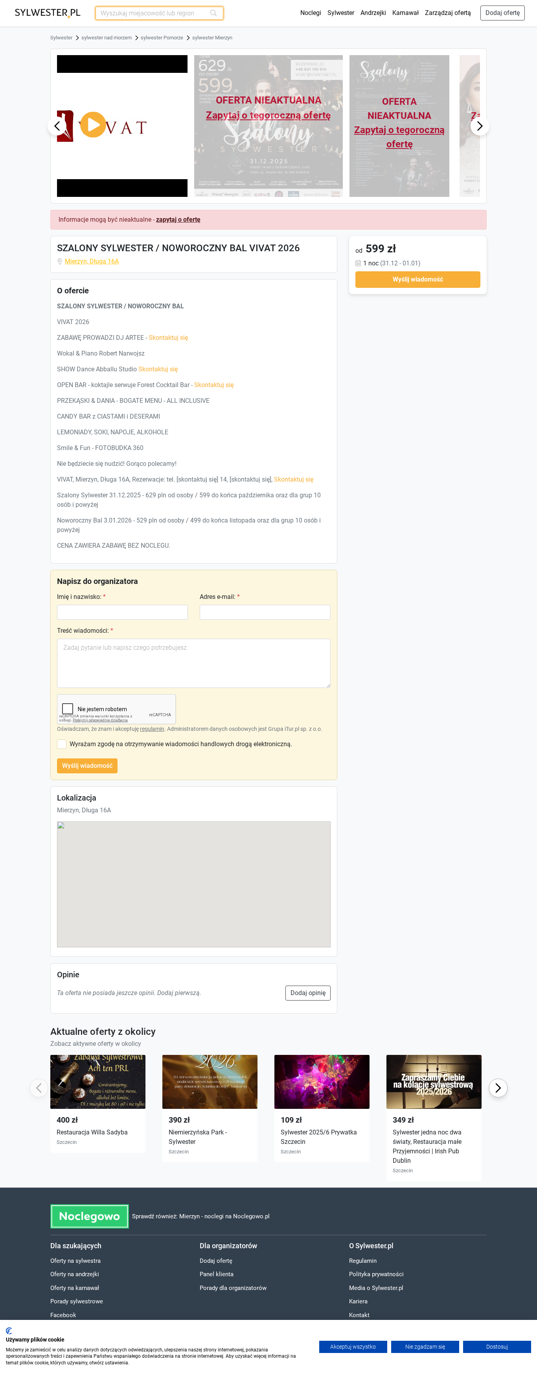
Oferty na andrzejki (74, 1274)
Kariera (358, 1301)
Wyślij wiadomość (87, 765)
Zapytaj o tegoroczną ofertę (268, 115)
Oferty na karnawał (74, 1288)
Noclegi (310, 13)
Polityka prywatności (376, 1274)
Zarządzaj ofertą (448, 13)
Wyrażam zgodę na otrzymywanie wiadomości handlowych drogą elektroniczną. (181, 744)
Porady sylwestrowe (76, 1301)
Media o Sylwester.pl (376, 1288)
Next (480, 126)
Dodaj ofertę (503, 13)
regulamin (152, 729)
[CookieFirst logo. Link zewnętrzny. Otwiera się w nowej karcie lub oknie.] (9, 1330)
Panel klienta (217, 1274)
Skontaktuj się (168, 337)
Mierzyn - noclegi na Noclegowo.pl (224, 1216)
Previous (57, 125)
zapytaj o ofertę (178, 219)
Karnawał (405, 13)
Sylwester (340, 13)
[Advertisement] (418, 349)
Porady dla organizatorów (233, 1288)
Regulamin (363, 1260)
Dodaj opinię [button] (308, 993)
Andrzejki (373, 13)
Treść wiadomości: (85, 630)
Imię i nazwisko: (81, 596)
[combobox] (151, 13)
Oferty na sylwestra (75, 1260)
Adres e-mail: (220, 596)
